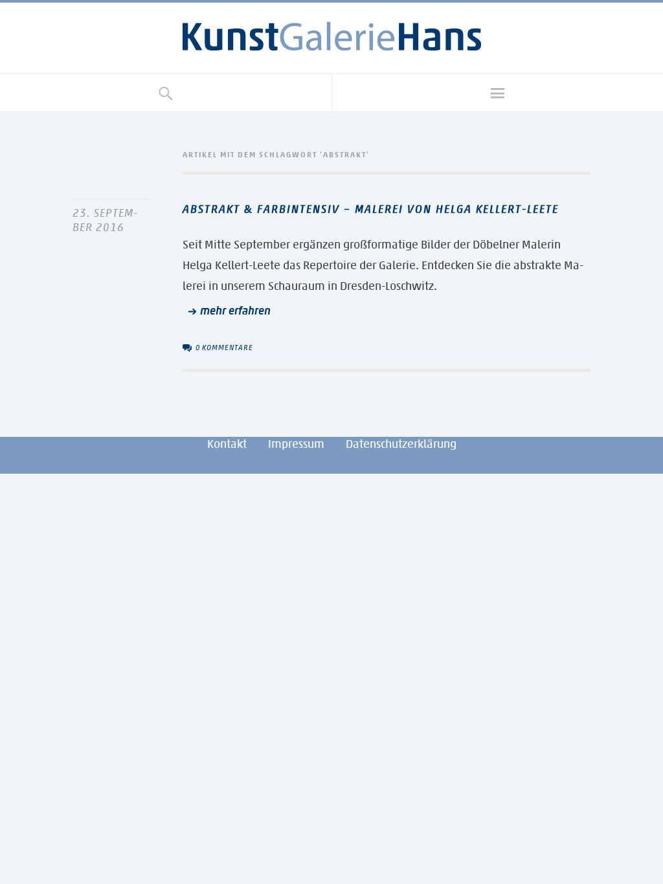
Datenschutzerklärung (401, 444)
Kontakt (227, 444)
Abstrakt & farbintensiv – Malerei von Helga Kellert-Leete (371, 209)
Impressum (296, 444)
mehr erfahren (235, 311)
